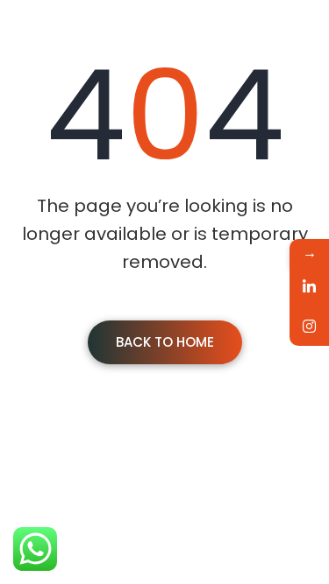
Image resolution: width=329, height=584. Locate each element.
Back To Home (165, 342)
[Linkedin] (309, 286)
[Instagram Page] (309, 326)
